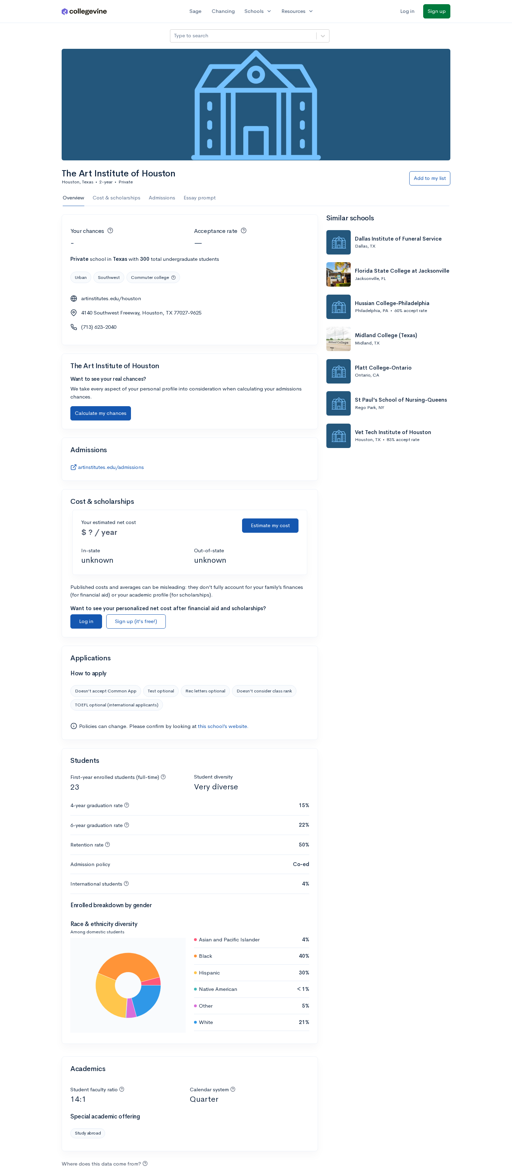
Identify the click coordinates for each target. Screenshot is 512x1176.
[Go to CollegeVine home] (84, 11)
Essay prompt (200, 197)
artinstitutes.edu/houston (111, 298)
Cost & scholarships (116, 197)
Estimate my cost (270, 525)
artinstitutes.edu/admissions (111, 467)
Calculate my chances (100, 413)
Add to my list (430, 178)
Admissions (162, 197)
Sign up (437, 11)
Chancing (223, 11)
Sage (195, 11)
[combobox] (174, 36)
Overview (73, 197)
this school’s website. (223, 726)
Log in (407, 11)
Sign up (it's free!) (136, 621)
